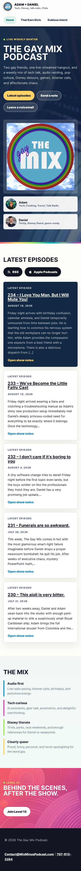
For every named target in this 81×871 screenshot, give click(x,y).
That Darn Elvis (31, 19)
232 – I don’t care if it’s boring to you (39, 458)
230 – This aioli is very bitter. (36, 594)
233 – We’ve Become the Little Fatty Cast (37, 385)
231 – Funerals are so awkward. (39, 525)
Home (10, 19)
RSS (15, 272)
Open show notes (21, 360)
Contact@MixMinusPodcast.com (29, 854)
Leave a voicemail (20, 107)
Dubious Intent (57, 19)
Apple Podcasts (45, 272)
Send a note (49, 95)
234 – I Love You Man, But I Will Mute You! (38, 297)
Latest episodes (19, 95)
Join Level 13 (17, 811)
